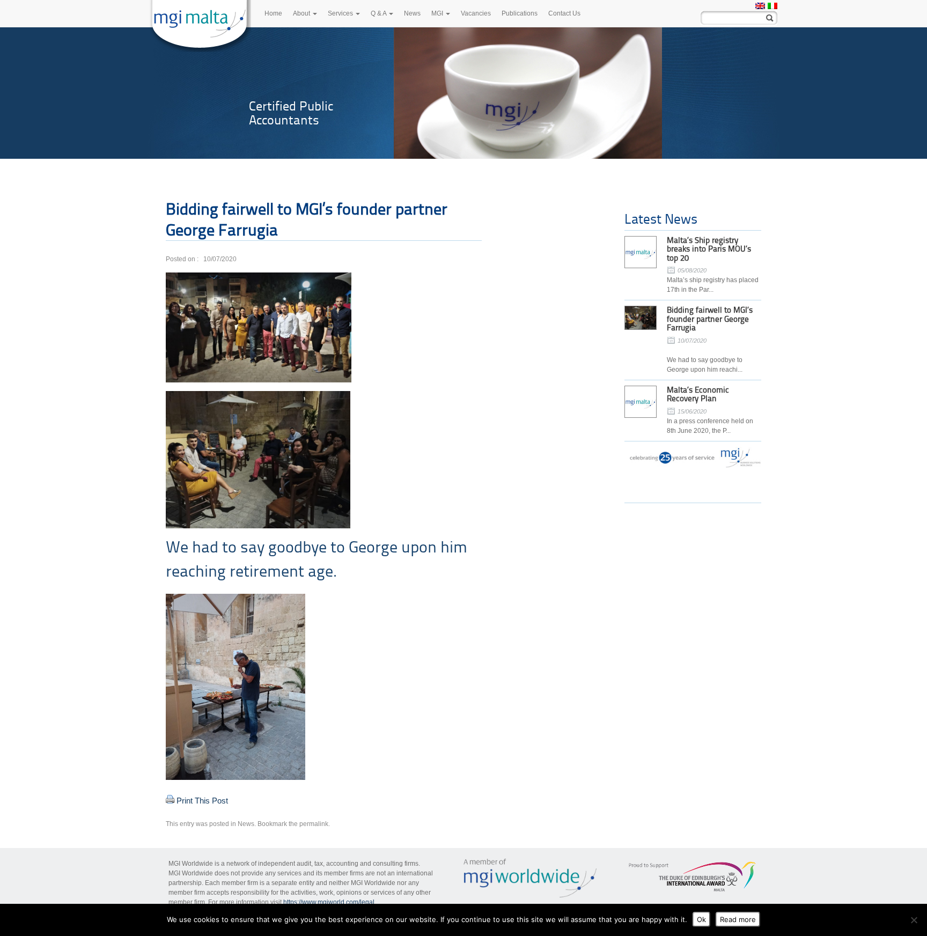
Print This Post (202, 800)
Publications (520, 13)
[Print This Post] (170, 800)
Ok (701, 919)
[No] (913, 920)
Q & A (379, 13)
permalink (313, 824)
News (412, 13)
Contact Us (564, 13)
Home (273, 13)
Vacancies (476, 13)
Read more (738, 919)
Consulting (279, 106)
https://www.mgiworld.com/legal (328, 902)
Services (341, 13)
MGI (438, 13)
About (302, 13)
